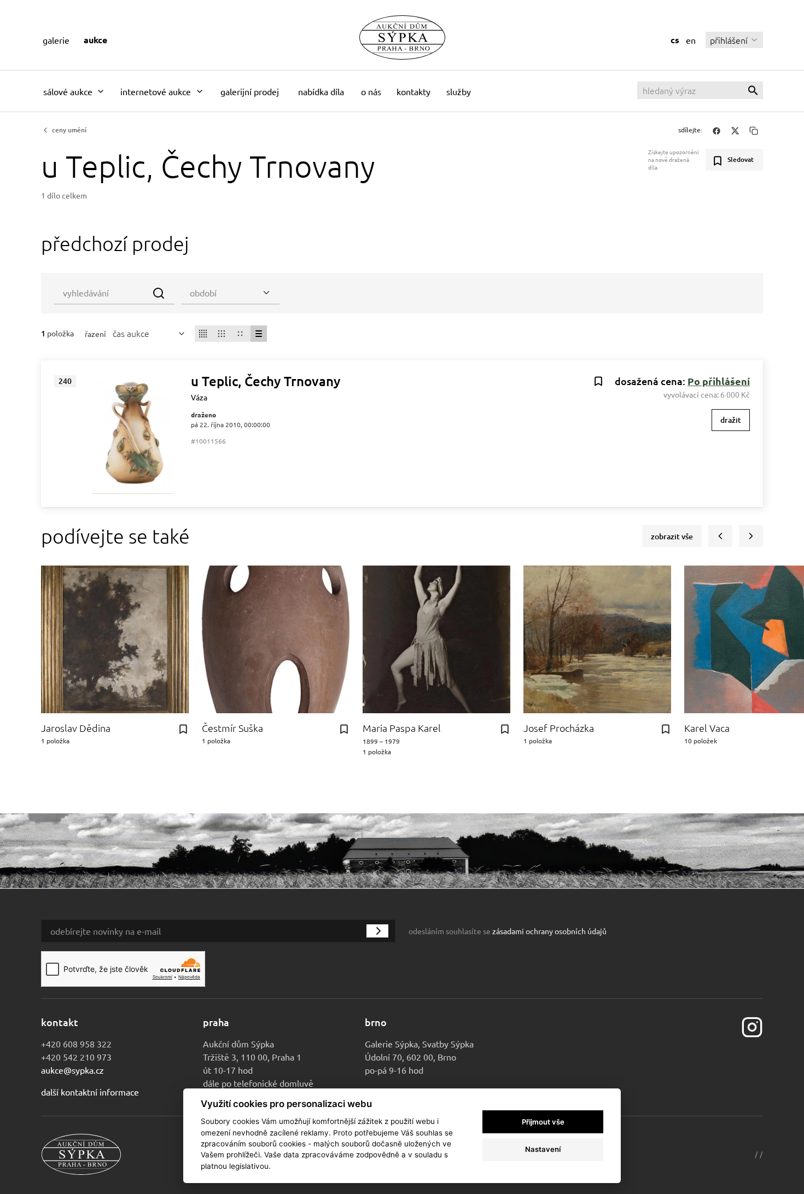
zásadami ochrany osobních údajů (549, 931)
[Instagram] (752, 1026)
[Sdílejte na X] (735, 130)
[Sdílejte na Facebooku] (716, 130)
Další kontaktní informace (90, 1091)
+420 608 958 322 (76, 1043)
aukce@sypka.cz (72, 1069)
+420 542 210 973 (76, 1056)
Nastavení (543, 1149)
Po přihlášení (719, 381)
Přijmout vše (543, 1121)
